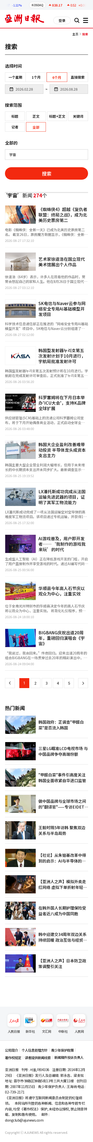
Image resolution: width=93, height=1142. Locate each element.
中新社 (62, 1031)
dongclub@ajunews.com (24, 1120)
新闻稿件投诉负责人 (68, 1057)
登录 (62, 20)
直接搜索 (78, 77)
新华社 (30, 1031)
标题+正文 (57, 116)
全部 (35, 127)
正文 (35, 116)
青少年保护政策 (62, 1050)
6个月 (56, 77)
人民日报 (14, 1031)
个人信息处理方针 (34, 1050)
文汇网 (46, 1031)
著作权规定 (13, 1057)
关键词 (78, 116)
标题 (14, 116)
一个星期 (15, 77)
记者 (14, 126)
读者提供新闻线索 (38, 1057)
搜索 (46, 173)
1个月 (36, 77)
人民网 (79, 1031)
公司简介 (11, 1050)
